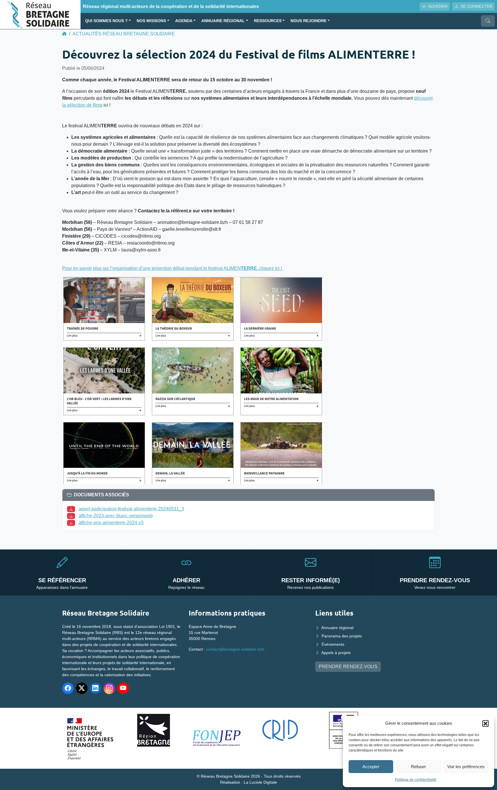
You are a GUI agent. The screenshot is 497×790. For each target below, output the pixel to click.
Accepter (370, 766)
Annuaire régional (223, 21)
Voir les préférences (466, 766)
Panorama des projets (342, 636)
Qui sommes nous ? (106, 21)
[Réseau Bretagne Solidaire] (40, 14)
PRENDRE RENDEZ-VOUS (348, 666)
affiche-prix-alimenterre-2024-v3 (111, 522)
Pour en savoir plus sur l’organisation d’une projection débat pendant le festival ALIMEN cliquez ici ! (172, 268)
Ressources (268, 21)
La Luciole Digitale (260, 782)
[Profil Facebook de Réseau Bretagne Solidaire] (68, 688)
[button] (485, 723)
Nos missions (151, 21)
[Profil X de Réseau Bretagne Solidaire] (81, 688)
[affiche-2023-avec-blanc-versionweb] (72, 515)
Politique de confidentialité (415, 780)
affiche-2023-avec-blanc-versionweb (116, 515)
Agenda (183, 21)
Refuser (418, 766)
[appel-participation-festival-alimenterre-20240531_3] (72, 508)
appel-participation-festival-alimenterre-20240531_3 (131, 508)
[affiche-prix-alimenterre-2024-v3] (72, 522)
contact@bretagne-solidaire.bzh (235, 649)
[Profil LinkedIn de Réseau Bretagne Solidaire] (95, 688)
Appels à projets (336, 652)
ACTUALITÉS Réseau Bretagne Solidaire (123, 33)
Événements (333, 644)
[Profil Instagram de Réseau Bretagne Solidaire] (109, 688)
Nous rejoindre (308, 21)
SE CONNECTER (476, 6)
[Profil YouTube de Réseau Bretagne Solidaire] (123, 688)
